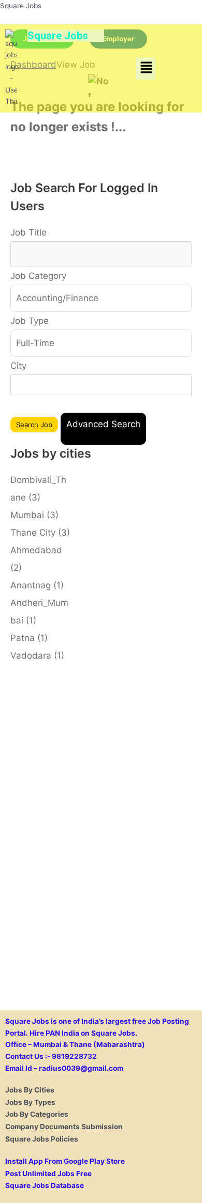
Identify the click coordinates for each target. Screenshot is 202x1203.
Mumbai (34, 515)
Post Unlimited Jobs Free (48, 1173)
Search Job (34, 424)
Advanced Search (103, 424)
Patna (29, 638)
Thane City (40, 532)
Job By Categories (36, 1114)
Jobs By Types (30, 1102)
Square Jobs (20, 6)
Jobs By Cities (29, 1090)
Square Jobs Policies (41, 1139)
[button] (146, 68)
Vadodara (37, 655)
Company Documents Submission (64, 1126)
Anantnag (37, 585)
